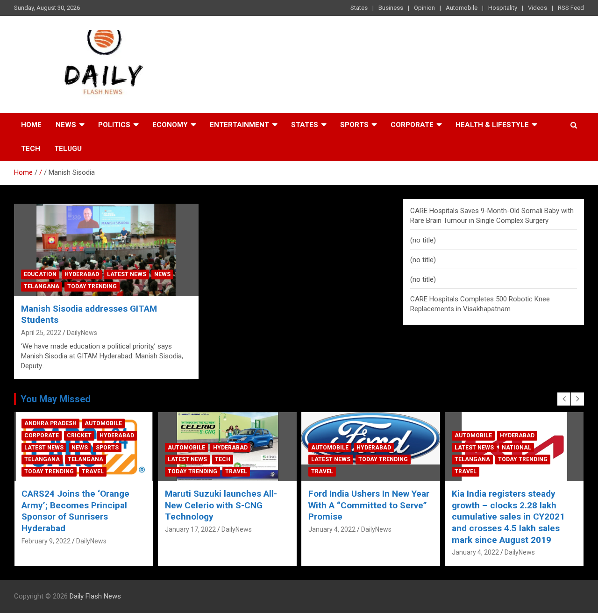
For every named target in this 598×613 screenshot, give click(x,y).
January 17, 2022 (190, 529)
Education (40, 274)
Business (390, 7)
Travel (93, 471)
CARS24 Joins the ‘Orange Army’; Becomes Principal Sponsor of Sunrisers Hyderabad (75, 511)
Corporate (412, 125)
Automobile (461, 7)
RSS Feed (571, 7)
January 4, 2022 (332, 529)
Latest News (126, 274)
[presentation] (563, 399)
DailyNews (82, 332)
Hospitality (502, 7)
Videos (537, 7)
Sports (354, 125)
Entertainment (239, 125)
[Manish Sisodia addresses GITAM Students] (106, 250)
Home (31, 125)
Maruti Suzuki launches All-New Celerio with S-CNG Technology (221, 505)
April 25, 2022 (41, 332)
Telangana (41, 286)
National (516, 447)
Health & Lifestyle (492, 125)
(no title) (423, 240)
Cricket (79, 435)
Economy (170, 125)
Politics (114, 125)
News (66, 125)
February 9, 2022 (46, 541)
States (359, 7)
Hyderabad (81, 274)
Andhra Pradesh (50, 423)
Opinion (424, 7)
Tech (30, 148)
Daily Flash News (95, 596)
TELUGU (68, 148)
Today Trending (92, 286)
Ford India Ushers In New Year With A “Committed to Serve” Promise (368, 505)
